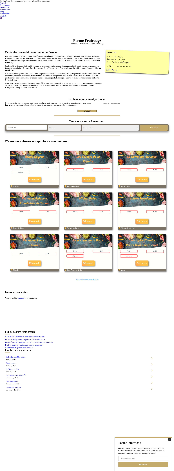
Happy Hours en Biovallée (16, 375)
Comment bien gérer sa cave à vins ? (19, 348)
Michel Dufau (88, 198)
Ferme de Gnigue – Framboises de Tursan (34, 201)
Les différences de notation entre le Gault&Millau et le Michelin (29, 342)
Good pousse (11, 363)
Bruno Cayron (34, 156)
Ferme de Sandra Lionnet (34, 243)
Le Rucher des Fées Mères (15, 357)
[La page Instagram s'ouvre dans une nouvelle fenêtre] (87, 465)
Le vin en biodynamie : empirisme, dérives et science (25, 339)
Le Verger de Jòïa (12, 369)
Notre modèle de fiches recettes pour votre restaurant (24, 337)
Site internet (112, 69)
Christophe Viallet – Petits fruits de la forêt (142, 243)
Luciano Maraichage (142, 198)
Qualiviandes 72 (12, 381)
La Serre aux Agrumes (142, 156)
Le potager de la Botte (88, 240)
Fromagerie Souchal (13, 387)
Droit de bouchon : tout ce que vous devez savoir (23, 345)
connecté (21, 298)
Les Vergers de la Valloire (88, 159)
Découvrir (34, 179)
